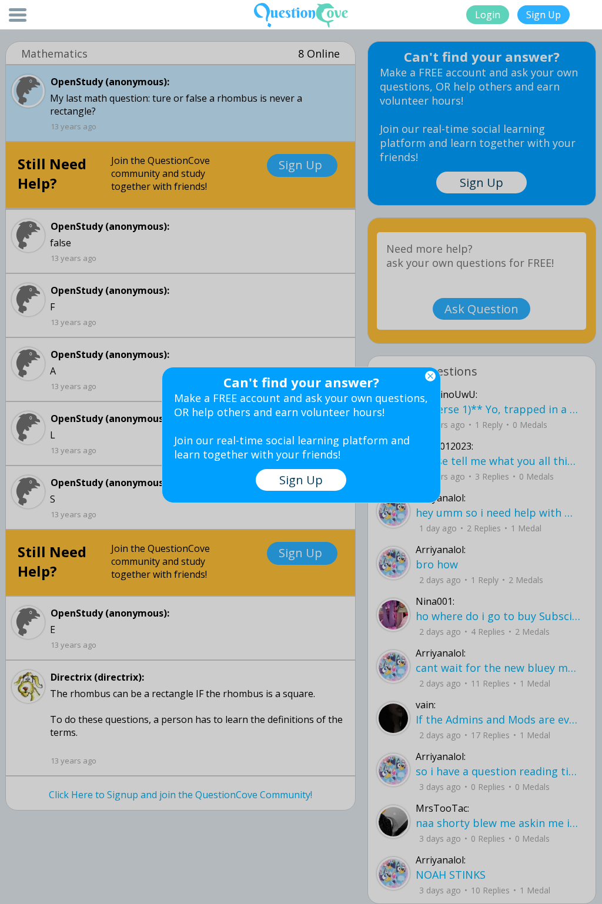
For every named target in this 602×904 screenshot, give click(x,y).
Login (487, 14)
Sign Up (543, 14)
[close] (430, 376)
